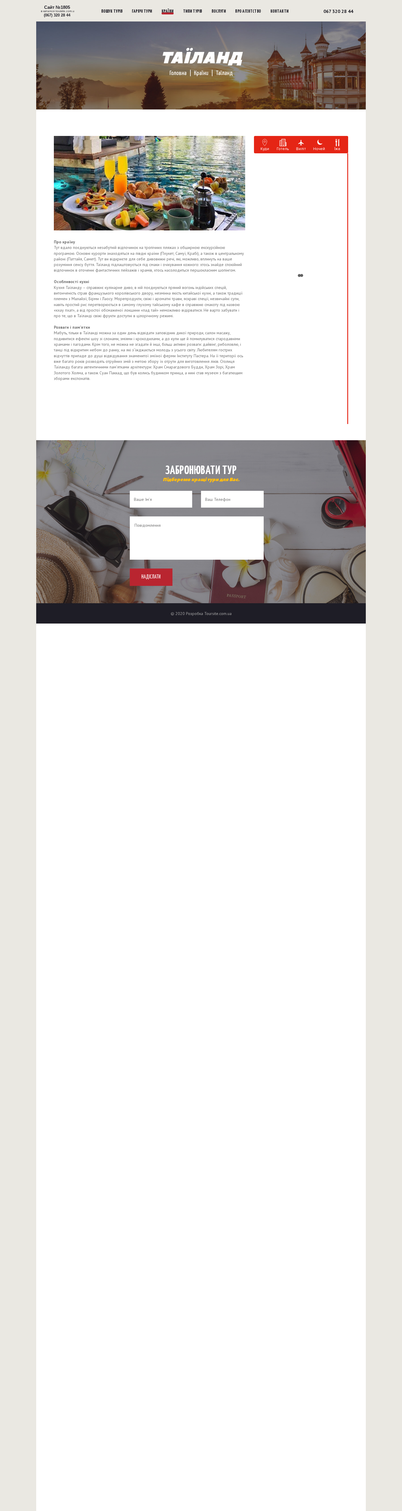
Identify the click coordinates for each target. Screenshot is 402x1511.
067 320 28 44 (338, 11)
